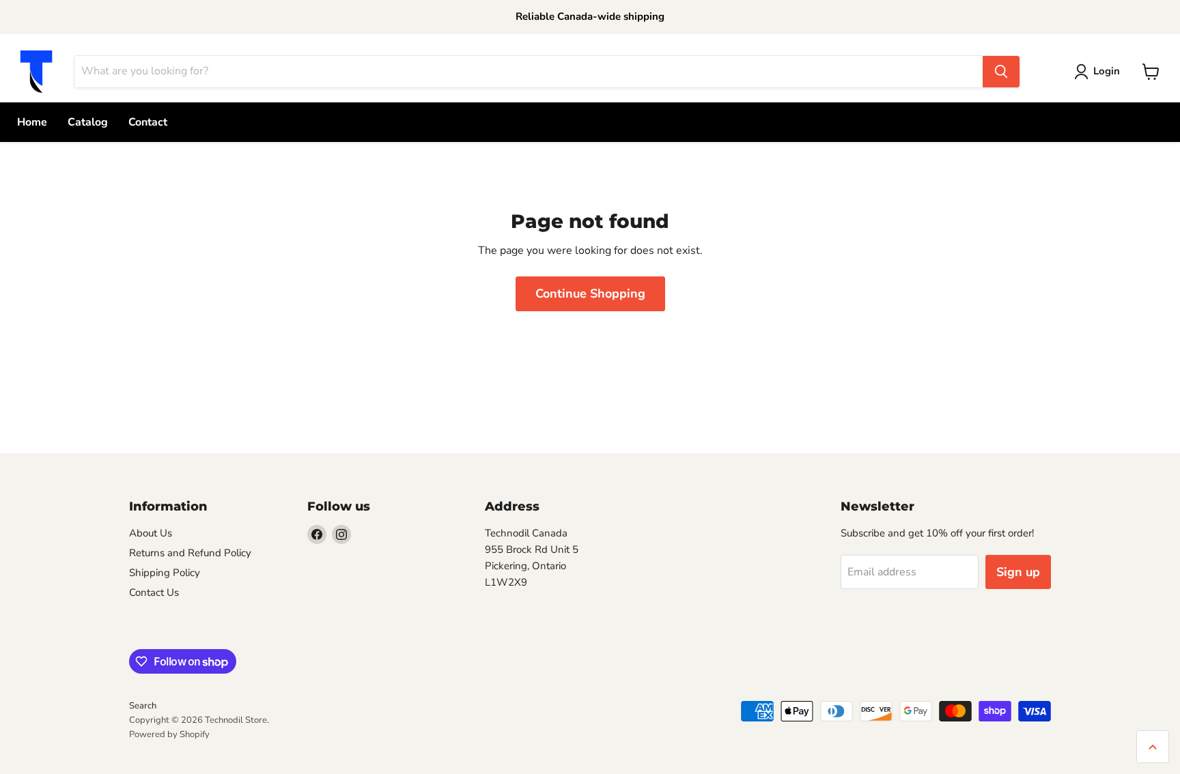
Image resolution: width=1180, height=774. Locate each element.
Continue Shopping (590, 293)
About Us (150, 533)
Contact (147, 122)
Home (32, 122)
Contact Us (154, 592)
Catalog (88, 122)
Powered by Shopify (169, 734)
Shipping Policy (164, 572)
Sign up (1018, 572)
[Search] (1001, 71)
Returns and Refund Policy (190, 553)
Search (142, 706)
